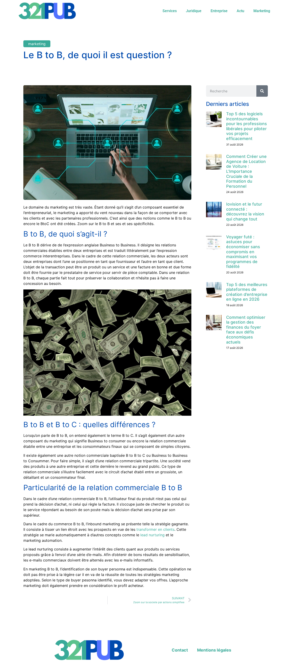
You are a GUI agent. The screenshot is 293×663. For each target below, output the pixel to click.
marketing (37, 43)
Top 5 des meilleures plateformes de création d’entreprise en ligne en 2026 (246, 292)
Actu (240, 11)
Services (170, 11)
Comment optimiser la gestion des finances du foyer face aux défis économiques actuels (245, 329)
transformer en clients (155, 529)
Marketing (261, 11)
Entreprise (219, 11)
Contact (180, 650)
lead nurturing (152, 535)
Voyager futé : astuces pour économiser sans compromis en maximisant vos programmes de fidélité (243, 251)
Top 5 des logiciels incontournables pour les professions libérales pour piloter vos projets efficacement (246, 126)
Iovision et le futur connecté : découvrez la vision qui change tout (245, 211)
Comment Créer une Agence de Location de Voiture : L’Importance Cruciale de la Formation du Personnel (246, 171)
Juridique (193, 11)
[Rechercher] (262, 91)
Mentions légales (214, 650)
